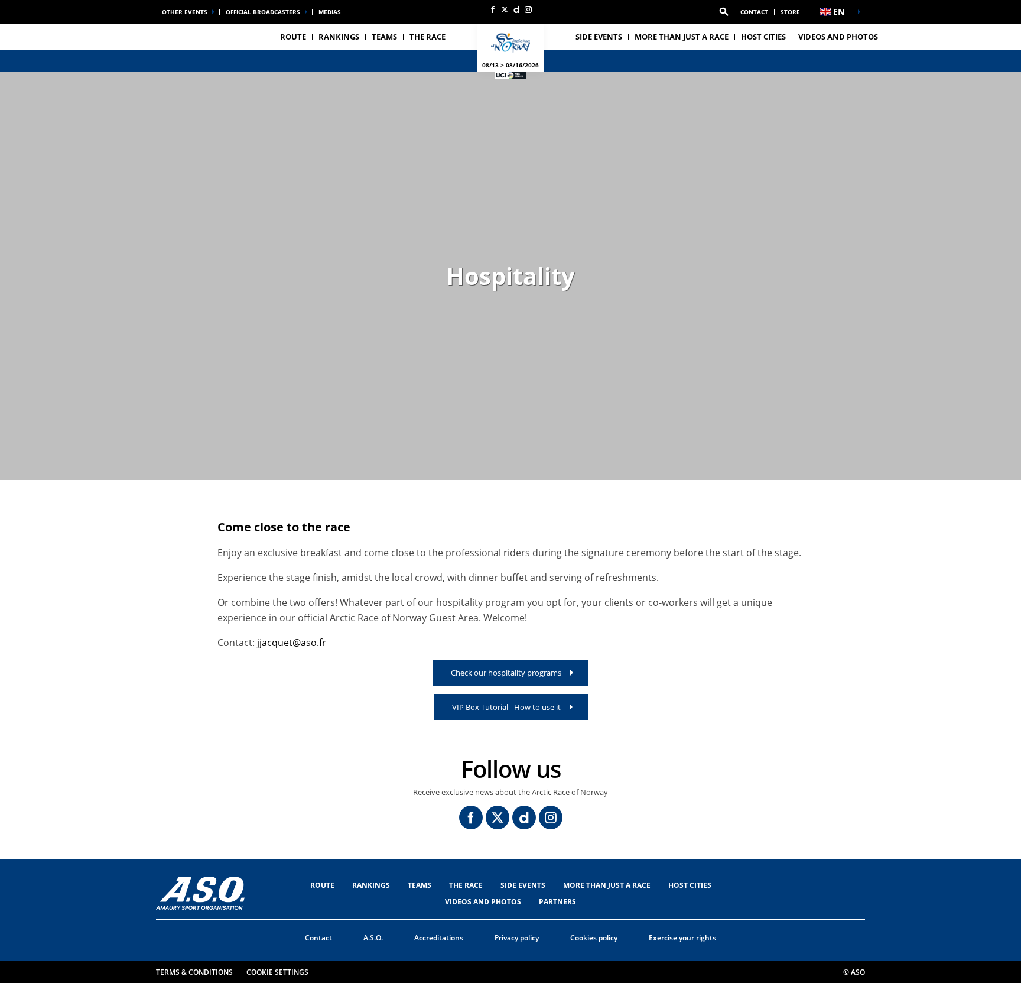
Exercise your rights (682, 938)
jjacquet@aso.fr (291, 642)
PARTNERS (557, 902)
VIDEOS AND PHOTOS (838, 36)
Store (790, 12)
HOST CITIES (689, 885)
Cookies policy (593, 938)
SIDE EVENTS (522, 885)
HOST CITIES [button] (763, 36)
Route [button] (293, 36)
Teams (419, 885)
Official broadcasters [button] (263, 12)
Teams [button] (384, 36)
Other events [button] (184, 12)
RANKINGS (338, 36)
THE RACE (466, 885)
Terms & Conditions (194, 972)
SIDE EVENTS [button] (598, 36)
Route (322, 885)
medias (329, 12)
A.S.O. (373, 938)
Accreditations (438, 938)
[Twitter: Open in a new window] (504, 9)
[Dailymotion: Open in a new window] (516, 9)
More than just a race (682, 36)
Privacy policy (517, 938)
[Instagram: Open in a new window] (528, 9)
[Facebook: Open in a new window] (492, 9)
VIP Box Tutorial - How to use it (506, 707)
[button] (724, 12)
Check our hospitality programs (506, 672)
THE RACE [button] (427, 36)
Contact (754, 12)
